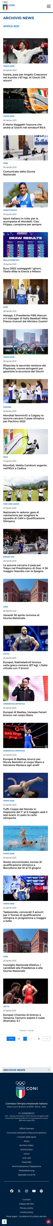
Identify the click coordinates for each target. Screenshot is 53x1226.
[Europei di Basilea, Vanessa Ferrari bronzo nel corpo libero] (25, 688)
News (26, 1141)
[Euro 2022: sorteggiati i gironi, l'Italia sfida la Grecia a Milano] (25, 244)
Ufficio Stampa (26, 1128)
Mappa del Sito (26, 1204)
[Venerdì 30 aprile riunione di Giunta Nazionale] (25, 591)
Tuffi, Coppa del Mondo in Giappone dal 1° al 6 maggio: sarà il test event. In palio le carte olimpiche (25, 813)
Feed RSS (26, 1162)
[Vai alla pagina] (39, 1038)
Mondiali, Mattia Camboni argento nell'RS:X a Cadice (25, 467)
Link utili (26, 1158)
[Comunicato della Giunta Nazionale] (25, 147)
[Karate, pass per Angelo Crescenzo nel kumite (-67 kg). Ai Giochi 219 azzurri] (25, 50)
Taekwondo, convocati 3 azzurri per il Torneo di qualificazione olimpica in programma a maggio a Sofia (24, 916)
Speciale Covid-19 (26, 1175)
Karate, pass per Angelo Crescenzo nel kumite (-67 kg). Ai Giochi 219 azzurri (25, 77)
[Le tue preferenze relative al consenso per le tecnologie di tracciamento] (4, 1221)
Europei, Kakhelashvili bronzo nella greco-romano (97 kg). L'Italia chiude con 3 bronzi (25, 665)
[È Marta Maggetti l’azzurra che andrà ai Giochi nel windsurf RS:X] (25, 100)
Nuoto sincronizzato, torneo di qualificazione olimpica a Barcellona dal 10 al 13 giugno (22, 865)
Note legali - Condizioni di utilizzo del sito (26, 1216)
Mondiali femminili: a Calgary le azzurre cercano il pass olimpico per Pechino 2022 (23, 418)
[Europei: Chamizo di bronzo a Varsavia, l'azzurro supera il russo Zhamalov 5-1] (25, 991)
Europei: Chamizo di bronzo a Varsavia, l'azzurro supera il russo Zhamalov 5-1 (24, 1017)
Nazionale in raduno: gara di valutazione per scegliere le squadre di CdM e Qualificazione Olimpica (24, 517)
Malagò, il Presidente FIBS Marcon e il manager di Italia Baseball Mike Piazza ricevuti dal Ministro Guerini (25, 318)
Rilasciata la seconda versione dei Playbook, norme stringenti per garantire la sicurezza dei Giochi (24, 368)
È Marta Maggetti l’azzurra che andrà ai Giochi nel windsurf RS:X (24, 126)
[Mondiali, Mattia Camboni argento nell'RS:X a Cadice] (25, 441)
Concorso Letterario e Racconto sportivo (26, 1133)
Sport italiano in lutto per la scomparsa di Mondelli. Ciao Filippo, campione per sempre (22, 221)
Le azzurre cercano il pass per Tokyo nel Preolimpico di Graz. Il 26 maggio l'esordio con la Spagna (25, 568)
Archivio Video (26, 1145)
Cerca (26, 1154)
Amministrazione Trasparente (26, 1166)
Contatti (26, 1199)
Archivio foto (26, 1149)
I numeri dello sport (26, 1137)
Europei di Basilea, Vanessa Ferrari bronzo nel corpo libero (25, 714)
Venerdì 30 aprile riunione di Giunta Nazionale (21, 617)
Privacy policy (26, 1208)
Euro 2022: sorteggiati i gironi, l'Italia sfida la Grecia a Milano (22, 270)
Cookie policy (26, 1212)
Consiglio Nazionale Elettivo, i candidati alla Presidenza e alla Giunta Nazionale (23, 967)
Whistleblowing (26, 1170)
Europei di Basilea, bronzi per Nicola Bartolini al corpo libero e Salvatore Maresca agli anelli (23, 762)
